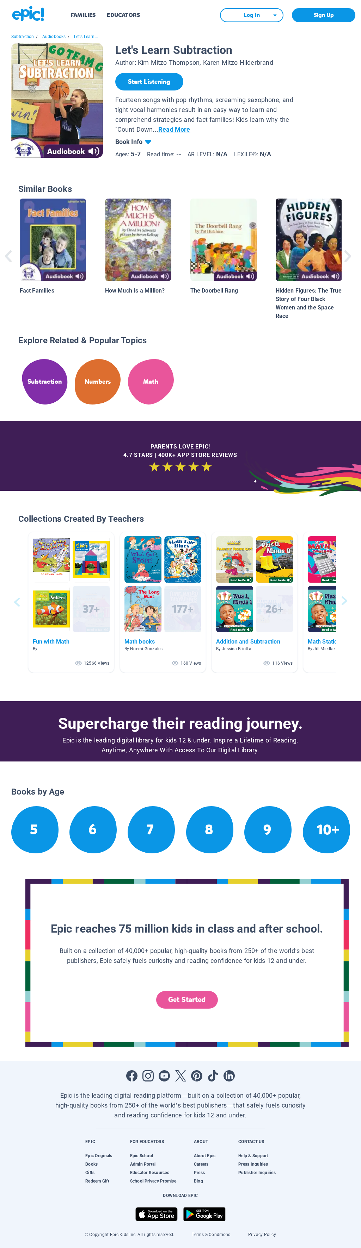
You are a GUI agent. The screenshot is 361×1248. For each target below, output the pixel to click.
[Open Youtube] (164, 1075)
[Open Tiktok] (213, 1075)
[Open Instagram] (148, 1075)
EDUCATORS (123, 15)
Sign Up (324, 15)
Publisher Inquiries (257, 1172)
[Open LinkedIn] (229, 1075)
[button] (71, 602)
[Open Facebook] (131, 1075)
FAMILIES (83, 15)
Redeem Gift (97, 1181)
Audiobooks (54, 36)
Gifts (89, 1172)
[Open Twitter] (180, 1075)
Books (91, 1164)
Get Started (187, 999)
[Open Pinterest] (196, 1075)
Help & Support (253, 1155)
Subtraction (22, 36)
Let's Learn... (86, 36)
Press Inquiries (253, 1164)
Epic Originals (98, 1155)
